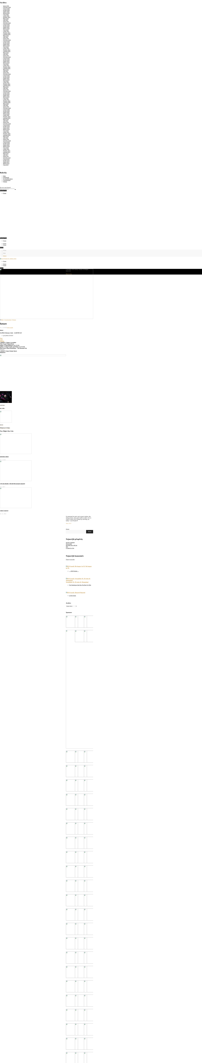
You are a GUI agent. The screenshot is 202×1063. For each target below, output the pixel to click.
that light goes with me (71, 545)
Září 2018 (5, 138)
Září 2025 (5, 20)
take (67, 546)
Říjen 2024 (6, 35)
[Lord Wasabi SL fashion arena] (8, 258)
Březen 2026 (6, 13)
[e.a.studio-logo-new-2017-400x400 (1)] (72, 1020)
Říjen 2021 (6, 87)
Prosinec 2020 (6, 101)
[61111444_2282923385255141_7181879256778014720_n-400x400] (81, 948)
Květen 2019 (6, 126)
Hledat (67, 529)
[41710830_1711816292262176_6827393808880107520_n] (90, 934)
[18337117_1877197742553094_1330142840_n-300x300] (72, 920)
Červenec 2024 (7, 40)
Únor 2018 (6, 148)
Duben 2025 (6, 27)
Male (4, 176)
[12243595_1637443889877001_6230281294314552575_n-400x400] (72, 877)
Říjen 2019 (6, 119)
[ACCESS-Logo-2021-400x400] (72, 834)
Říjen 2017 (6, 153)
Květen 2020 (6, 111)
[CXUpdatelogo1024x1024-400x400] (81, 641)
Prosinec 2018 (6, 133)
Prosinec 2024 (6, 33)
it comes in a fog (70, 548)
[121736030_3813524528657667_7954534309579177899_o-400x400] (72, 627)
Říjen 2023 (6, 52)
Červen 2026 (6, 8)
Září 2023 (5, 54)
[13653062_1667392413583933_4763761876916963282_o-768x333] (90, 877)
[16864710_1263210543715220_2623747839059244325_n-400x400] (90, 891)
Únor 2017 (6, 165)
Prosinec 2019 (6, 116)
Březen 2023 (6, 62)
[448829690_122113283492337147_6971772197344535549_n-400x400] (90, 963)
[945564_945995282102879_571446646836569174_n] (90, 862)
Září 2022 (5, 71)
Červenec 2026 (7, 7)
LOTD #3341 (72, 595)
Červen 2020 (6, 109)
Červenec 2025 (7, 23)
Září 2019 (5, 121)
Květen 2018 (6, 143)
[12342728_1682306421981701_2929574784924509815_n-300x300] (81, 877)
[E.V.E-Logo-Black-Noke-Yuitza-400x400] (81, 1020)
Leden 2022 (6, 82)
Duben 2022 (6, 78)
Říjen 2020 (6, 104)
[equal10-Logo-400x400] (81, 834)
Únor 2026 (6, 14)
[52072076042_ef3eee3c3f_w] (90, 977)
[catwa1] (81, 1006)
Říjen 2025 (6, 18)
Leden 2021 (6, 99)
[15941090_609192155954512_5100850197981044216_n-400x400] (81, 891)
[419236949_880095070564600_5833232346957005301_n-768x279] (90, 762)
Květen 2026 (6, 10)
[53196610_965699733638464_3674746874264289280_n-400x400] (72, 948)
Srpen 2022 (6, 72)
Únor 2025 (6, 30)
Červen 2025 (6, 24)
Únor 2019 (6, 131)
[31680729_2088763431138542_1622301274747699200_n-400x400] (81, 934)
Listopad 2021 (6, 85)
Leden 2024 (6, 48)
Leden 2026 (6, 16)
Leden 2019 (6, 132)
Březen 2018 (6, 146)
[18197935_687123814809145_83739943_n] (72, 905)
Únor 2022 (6, 81)
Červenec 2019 (7, 123)
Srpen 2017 (6, 156)
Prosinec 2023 (6, 50)
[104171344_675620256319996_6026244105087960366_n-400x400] (72, 819)
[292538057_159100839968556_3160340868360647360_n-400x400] (81, 963)
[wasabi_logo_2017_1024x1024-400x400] (72, 1049)
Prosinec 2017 (6, 150)
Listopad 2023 (6, 51)
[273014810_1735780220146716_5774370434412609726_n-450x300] (90, 819)
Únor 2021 (6, 98)
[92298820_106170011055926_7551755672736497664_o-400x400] (90, 948)
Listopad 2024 (6, 34)
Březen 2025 (6, 28)
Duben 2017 (6, 162)
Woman (5, 181)
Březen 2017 (6, 163)
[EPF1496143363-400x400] (90, 1020)
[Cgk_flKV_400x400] (90, 1006)
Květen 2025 (6, 25)
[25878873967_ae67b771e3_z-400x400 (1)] (72, 977)
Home (4, 193)
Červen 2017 (6, 159)
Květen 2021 (6, 94)
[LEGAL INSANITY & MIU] (81, 627)
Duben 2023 (6, 61)
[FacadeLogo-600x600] (90, 1034)
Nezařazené (6, 177)
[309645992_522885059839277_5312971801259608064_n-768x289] (81, 776)
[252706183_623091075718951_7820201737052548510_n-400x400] (81, 805)
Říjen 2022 (6, 69)
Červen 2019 (6, 125)
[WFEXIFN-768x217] (90, 776)
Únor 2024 (6, 47)
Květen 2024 (6, 43)
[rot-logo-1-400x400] (81, 1049)
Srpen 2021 (6, 89)
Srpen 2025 (6, 21)
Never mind (69, 544)
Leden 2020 (6, 115)
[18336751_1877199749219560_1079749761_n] (81, 905)
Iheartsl (82, 592)
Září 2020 (5, 105)
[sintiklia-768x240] (90, 1049)
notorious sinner (4, 456)
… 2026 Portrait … (74, 571)
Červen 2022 (6, 75)
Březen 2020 (6, 113)
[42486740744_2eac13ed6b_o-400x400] (81, 977)
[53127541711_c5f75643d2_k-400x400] (72, 991)
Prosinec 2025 (6, 17)
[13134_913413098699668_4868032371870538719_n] (72, 862)
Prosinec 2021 (6, 84)
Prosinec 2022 (6, 67)
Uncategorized (6, 180)
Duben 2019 (6, 128)
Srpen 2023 (6, 55)
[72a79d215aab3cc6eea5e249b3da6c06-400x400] (81, 848)
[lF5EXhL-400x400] (81, 791)
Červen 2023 (6, 58)
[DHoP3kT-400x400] (72, 762)
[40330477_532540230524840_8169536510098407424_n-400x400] (72, 805)
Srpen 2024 (6, 38)
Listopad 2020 (6, 102)
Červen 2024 (6, 41)
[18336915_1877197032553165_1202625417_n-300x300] (90, 905)
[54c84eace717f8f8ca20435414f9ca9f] (72, 848)
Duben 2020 (6, 112)
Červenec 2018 (7, 140)
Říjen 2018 (6, 136)
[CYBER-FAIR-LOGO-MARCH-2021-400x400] (72, 791)
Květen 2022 (6, 77)
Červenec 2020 (7, 108)
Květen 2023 (6, 60)
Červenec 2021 (7, 91)
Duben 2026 (6, 11)
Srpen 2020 (6, 106)
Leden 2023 (6, 65)
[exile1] (72, 1034)
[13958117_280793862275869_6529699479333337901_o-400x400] (72, 891)
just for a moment (70, 542)
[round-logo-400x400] (90, 791)
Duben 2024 (6, 44)
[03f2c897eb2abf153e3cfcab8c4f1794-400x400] (90, 834)
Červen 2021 (6, 92)
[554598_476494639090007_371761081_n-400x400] (81, 862)
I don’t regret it (4, 510)
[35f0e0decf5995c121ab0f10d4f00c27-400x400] (81, 762)
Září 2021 (5, 88)
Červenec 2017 (7, 157)
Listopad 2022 (6, 68)
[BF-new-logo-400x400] (90, 991)
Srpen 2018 (6, 139)
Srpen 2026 (6, 6)
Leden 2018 (6, 149)
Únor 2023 (6, 64)
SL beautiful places (8, 179)
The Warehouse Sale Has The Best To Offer (80, 585)
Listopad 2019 (6, 118)
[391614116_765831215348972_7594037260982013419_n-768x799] (90, 627)
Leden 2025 (6, 31)
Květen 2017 (6, 160)
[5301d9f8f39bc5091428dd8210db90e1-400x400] (72, 776)
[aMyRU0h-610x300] (81, 991)
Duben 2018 (6, 145)
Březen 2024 (6, 45)
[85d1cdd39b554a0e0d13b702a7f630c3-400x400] (90, 848)
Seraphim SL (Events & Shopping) (77, 582)
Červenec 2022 (7, 74)
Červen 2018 (6, 142)
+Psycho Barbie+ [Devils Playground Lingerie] (12, 483)
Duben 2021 (6, 95)
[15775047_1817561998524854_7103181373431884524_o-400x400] (81, 819)
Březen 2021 (6, 96)
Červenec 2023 (7, 57)
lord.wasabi (10, 327)
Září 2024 (5, 37)
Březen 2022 (6, 79)
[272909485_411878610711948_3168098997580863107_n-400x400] (90, 805)
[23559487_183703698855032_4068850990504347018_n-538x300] (90, 920)
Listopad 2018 (6, 135)
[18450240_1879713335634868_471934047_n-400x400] (81, 920)
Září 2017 (5, 155)
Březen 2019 (6, 129)
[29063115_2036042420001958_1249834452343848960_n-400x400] (72, 934)
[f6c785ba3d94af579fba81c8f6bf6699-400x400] (81, 1034)
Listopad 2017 (6, 152)
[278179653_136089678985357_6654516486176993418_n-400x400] (72, 963)
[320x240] (90, 641)
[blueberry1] (72, 1006)
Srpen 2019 (6, 122)
